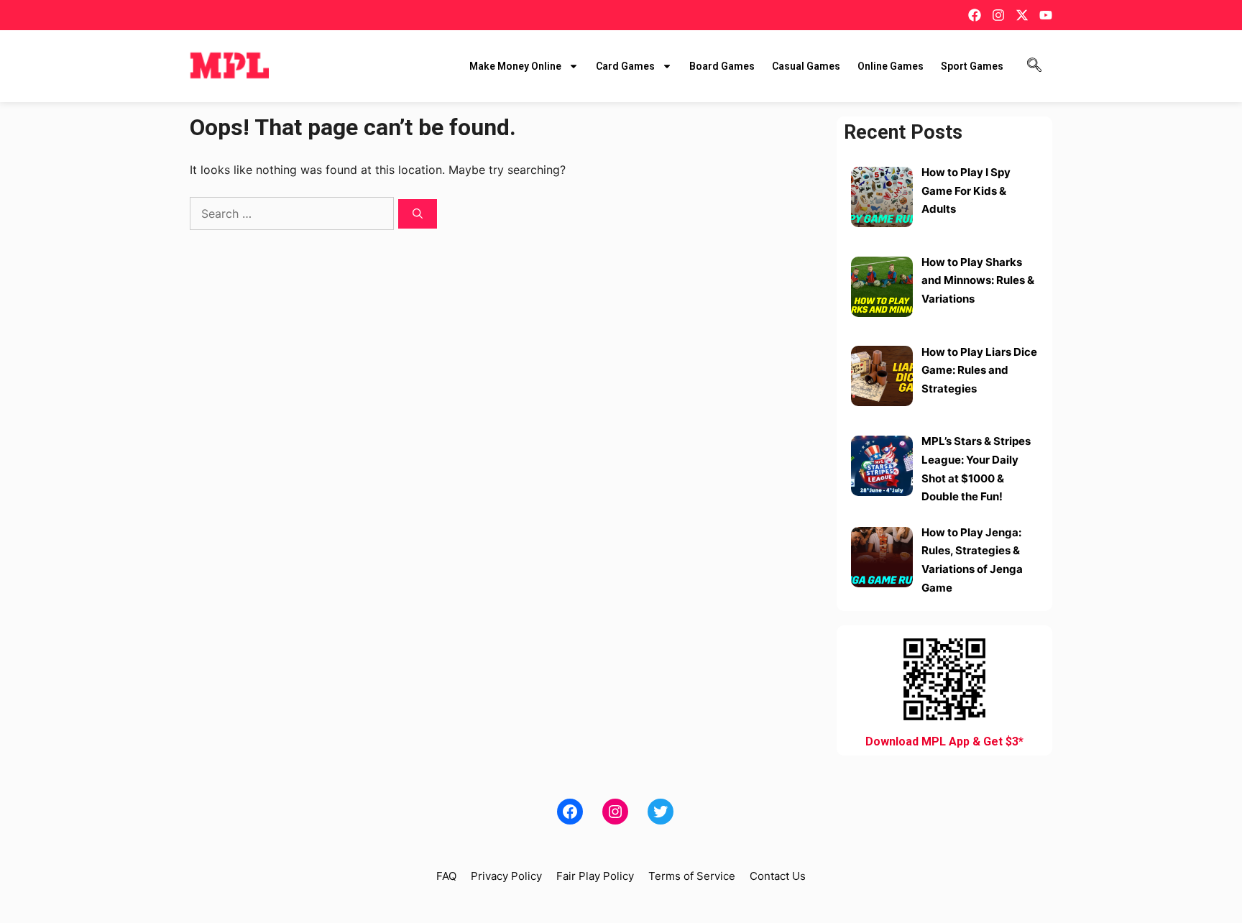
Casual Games (806, 66)
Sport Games (972, 66)
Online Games (890, 66)
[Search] (417, 213)
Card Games (625, 66)
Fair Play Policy (595, 876)
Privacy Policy (506, 876)
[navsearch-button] (1034, 66)
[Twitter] (660, 812)
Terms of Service (691, 876)
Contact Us (778, 876)
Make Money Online (515, 66)
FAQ (446, 876)
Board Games (722, 66)
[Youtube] (1045, 15)
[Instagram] (998, 15)
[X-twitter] (1022, 15)
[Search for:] (293, 213)
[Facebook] (974, 15)
